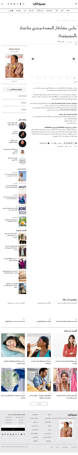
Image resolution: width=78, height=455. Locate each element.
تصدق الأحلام (23, 103)
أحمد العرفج (14, 153)
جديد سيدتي (21, 168)
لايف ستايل (31, 11)
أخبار (16, 206)
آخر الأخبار (35, 441)
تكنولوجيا (15, 184)
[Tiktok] (14, 4)
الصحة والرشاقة (8, 417)
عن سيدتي (35, 422)
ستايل (49, 426)
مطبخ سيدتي (48, 418)
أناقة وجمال (21, 422)
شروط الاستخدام (74, 447)
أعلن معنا (57, 447)
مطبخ (17, 11)
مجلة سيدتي (35, 414)
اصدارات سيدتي (47, 437)
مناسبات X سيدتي (34, 418)
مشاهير (68, 11)
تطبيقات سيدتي (34, 433)
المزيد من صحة (70, 331)
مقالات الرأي (22, 119)
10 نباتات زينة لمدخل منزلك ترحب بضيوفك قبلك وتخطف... (10, 235)
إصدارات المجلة (14, 49)
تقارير (50, 429)
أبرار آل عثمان (14, 134)
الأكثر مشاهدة (21, 230)
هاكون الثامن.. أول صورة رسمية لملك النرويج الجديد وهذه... (10, 248)
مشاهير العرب (14, 172)
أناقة (62, 11)
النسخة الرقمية (14, 81)
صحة (75, 42)
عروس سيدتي (47, 433)
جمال (56, 11)
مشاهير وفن (21, 420)
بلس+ (24, 11)
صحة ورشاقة (49, 11)
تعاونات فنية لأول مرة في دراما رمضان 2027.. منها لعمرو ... (11, 175)
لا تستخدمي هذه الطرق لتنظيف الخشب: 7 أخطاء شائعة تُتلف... (9, 272)
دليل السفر (48, 441)
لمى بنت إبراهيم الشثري (12, 125)
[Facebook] (8, 4)
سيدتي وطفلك (40, 11)
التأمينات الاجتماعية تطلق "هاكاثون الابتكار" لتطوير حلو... (9, 209)
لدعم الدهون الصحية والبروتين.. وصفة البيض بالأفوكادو (10, 220)
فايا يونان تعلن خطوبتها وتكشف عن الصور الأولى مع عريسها (10, 285)
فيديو (9, 11)
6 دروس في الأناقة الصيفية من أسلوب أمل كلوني (10, 260)
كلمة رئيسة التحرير (16, 89)
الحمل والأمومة (8, 422)
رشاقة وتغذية (14, 218)
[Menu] (76, 4)
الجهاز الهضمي (60, 146)
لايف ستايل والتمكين (19, 417)
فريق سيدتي (35, 429)
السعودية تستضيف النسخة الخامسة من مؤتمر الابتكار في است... (10, 197)
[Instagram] (11, 4)
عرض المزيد (39, 404)
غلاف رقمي (35, 437)
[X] (17, 4)
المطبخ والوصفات (8, 420)
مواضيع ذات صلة (70, 299)
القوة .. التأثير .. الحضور (22, 96)
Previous (74, 59)
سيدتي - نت (69, 42)
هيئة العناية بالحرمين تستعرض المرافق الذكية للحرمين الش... (11, 186)
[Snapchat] (20, 4)
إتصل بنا (51, 447)
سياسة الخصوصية (65, 447)
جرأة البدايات (23, 109)
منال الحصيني (14, 160)
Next (33, 59)
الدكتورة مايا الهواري (13, 142)
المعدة (66, 146)
